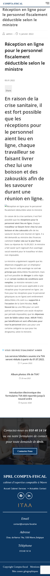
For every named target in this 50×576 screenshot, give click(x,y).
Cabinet (14, 488)
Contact (42, 488)
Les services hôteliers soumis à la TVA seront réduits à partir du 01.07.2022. (25, 358)
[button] (23, 488)
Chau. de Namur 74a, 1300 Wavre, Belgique (25, 537)
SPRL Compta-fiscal (25, 476)
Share (8, 90)
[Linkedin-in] (29, 495)
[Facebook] (21, 495)
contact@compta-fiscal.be (25, 524)
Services (22, 488)
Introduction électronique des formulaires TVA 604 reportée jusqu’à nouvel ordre (25, 395)
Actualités (34, 488)
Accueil (7, 488)
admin (9, 34)
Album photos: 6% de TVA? (25, 374)
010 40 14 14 (25, 551)
